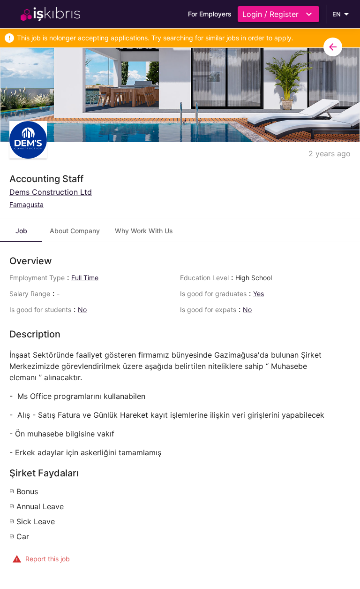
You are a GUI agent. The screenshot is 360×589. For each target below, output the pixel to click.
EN (336, 14)
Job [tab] (21, 231)
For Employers (210, 14)
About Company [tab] (75, 231)
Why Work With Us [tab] (144, 231)
